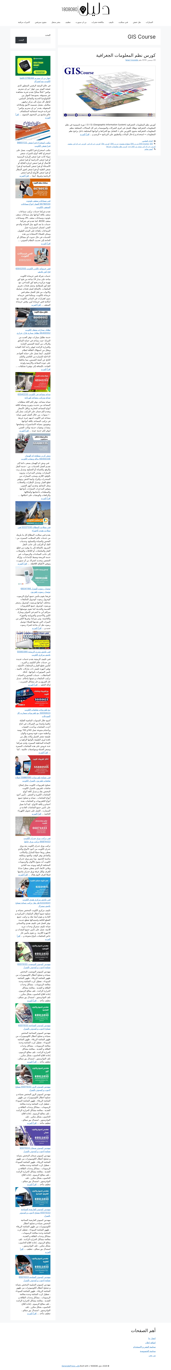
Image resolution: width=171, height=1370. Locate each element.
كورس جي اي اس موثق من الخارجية (142, 146)
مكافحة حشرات (98, 22)
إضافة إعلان (150, 1342)
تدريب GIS (115, 144)
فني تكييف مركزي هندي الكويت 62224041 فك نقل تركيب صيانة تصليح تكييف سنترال (32, 902)
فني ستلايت (123, 22)
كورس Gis (106, 144)
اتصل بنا (152, 1338)
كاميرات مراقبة (24, 22)
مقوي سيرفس (40, 22)
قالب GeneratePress (71, 1366)
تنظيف (68, 22)
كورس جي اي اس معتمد (77, 144)
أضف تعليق (148, 149)
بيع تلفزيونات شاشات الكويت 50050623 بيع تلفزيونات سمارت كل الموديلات (33, 712)
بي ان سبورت (81, 22)
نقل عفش (137, 22)
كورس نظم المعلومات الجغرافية (126, 55)
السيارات (149, 22)
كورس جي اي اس (94, 144)
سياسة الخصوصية (148, 1351)
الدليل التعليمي (147, 141)
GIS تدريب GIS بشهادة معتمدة (136, 144)
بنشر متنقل (55, 22)
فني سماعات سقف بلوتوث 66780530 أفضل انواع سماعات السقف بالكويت (35, 204)
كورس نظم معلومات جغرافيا (116, 146)
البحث (47, 35)
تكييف (111, 22)
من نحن (152, 1355)
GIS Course (144, 144)
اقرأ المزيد (84, 134)
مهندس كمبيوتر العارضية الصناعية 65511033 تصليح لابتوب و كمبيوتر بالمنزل (35, 1212)
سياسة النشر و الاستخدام (144, 1347)
